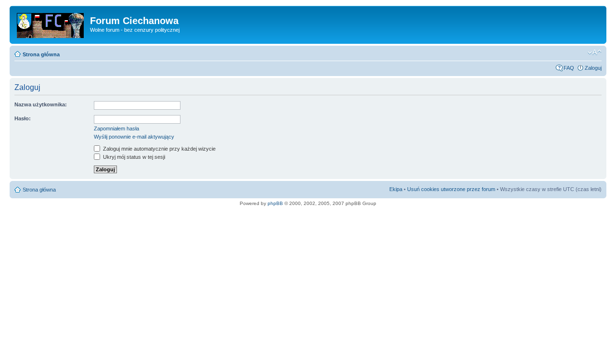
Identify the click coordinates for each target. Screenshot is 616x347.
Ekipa (395, 189)
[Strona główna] (51, 23)
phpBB (275, 203)
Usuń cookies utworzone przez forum (451, 189)
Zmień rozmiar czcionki (595, 52)
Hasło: (22, 118)
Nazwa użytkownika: (40, 104)
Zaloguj (593, 68)
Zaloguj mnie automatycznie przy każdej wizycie (159, 149)
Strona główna (41, 54)
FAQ (569, 68)
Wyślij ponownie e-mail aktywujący (134, 137)
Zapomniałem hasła (116, 128)
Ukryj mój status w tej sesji (133, 157)
